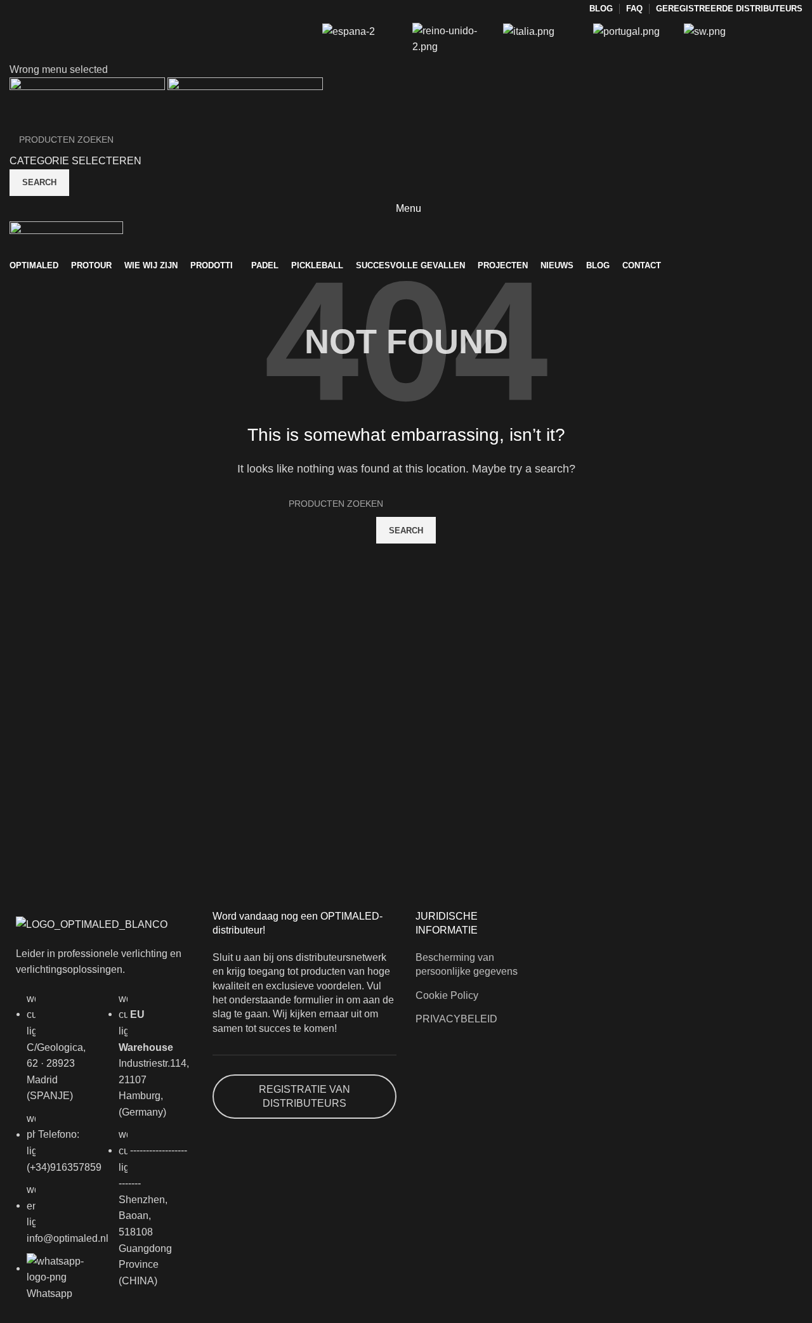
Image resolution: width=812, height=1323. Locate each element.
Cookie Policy (447, 995)
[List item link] (55, 1153)
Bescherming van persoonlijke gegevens (467, 964)
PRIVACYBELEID (456, 1018)
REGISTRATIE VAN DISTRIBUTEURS (304, 1096)
